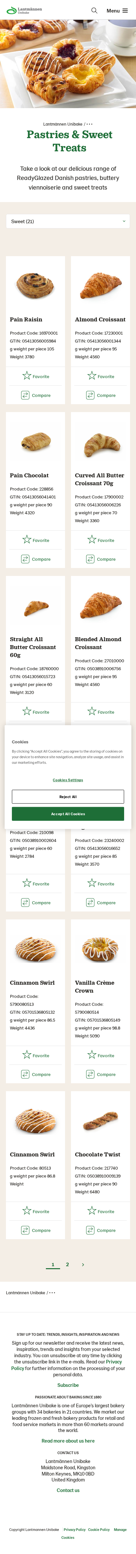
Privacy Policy (74, 1529)
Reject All (68, 796)
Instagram (48, 1505)
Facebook (61, 1505)
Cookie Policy (99, 1529)
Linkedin (75, 1505)
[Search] (94, 10)
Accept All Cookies (68, 813)
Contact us (68, 1490)
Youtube (88, 1505)
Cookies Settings (68, 780)
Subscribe (68, 1385)
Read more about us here (68, 1441)
